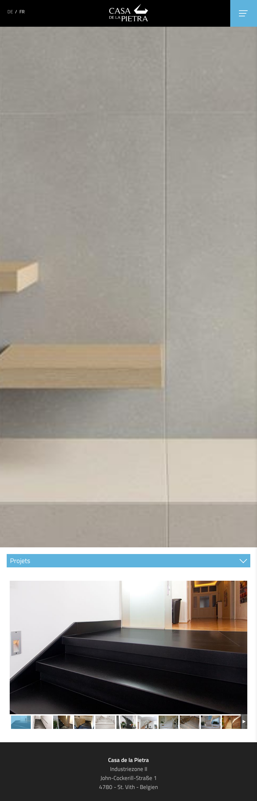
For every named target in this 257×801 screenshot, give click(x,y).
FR (22, 11)
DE (10, 11)
